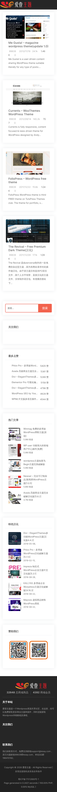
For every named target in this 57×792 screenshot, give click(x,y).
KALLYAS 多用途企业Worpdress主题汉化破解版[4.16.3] (35, 587)
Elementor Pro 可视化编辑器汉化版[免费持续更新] (25, 382)
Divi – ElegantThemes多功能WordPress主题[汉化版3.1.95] (25, 388)
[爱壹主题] (16, 5)
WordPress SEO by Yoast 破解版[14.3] (25, 393)
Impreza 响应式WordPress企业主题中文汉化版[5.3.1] (35, 570)
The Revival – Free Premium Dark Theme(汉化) (27, 248)
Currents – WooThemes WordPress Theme (24, 112)
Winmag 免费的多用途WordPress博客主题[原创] (35, 432)
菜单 (53, 5)
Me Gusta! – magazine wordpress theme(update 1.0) (28, 44)
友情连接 (19, 771)
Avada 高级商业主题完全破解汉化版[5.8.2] (25, 371)
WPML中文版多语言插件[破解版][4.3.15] (25, 399)
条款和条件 (37, 771)
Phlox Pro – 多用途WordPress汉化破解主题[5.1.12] (25, 365)
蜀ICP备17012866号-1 (28, 779)
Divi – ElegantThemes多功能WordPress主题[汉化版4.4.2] (25, 376)
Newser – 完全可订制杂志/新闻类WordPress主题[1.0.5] (35, 480)
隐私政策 (27, 771)
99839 (12, 51)
